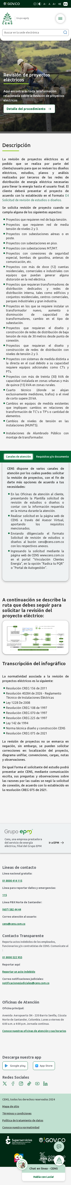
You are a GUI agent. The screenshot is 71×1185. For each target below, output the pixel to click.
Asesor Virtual (52, 520)
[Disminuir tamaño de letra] (44, 4)
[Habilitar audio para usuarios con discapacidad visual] (59, 3)
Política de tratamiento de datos (22, 1120)
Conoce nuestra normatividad (20, 1127)
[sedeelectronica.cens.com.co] (15, 18)
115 (4, 895)
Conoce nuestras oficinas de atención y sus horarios (34, 1030)
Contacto (59, 1146)
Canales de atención (18, 456)
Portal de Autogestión (30, 567)
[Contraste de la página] (39, 3)
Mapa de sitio (10, 1106)
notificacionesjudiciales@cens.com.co (25, 983)
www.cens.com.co (52, 555)
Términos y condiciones (16, 1113)
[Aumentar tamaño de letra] (54, 4)
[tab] (18, 457)
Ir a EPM (54, 842)
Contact (59, 1160)
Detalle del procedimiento (26, 108)
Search (65, 32)
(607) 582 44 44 (11, 909)
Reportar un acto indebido (18, 971)
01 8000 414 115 (12, 880)
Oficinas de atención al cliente (41, 494)
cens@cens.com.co (51, 541)
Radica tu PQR (53, 563)
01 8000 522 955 (12, 957)
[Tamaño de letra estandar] (49, 4)
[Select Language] (65, 4)
